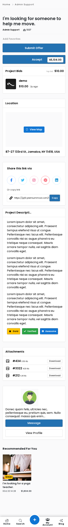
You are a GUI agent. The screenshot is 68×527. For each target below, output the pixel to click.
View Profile (34, 433)
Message (34, 423)
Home (6, 4)
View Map (35, 129)
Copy (55, 197)
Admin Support (24, 4)
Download (55, 361)
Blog (61, 523)
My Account (48, 523)
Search (20, 523)
